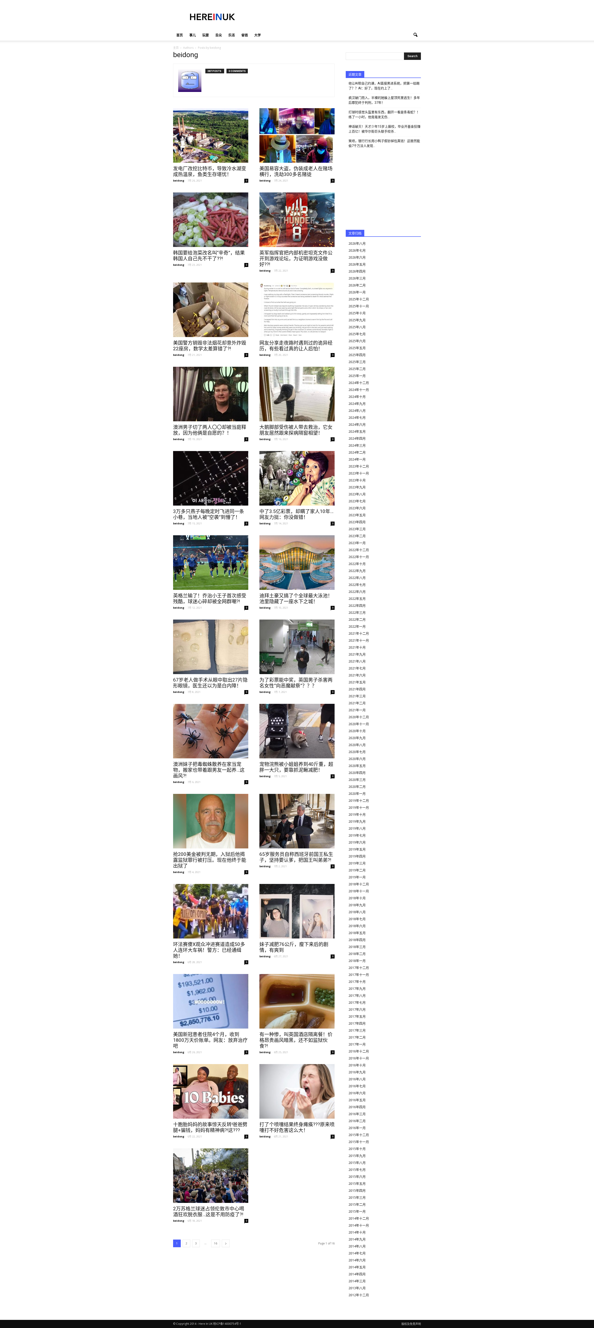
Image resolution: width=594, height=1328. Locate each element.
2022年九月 (357, 570)
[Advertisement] (336, 16)
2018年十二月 (359, 884)
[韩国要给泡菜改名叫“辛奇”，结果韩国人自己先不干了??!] (210, 219)
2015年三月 (357, 1197)
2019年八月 (357, 828)
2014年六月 (357, 1260)
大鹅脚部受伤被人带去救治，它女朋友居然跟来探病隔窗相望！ (296, 430)
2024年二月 (357, 452)
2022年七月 (357, 584)
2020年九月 (357, 738)
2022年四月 (357, 605)
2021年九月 (357, 654)
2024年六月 (357, 424)
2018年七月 (357, 919)
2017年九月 (357, 988)
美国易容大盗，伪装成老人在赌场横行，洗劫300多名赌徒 (296, 171)
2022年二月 (357, 619)
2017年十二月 (359, 967)
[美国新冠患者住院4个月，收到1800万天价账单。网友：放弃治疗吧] (210, 1001)
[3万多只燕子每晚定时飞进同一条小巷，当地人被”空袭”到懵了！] (210, 478)
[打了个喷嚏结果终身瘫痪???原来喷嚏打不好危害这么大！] (297, 1091)
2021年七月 (357, 668)
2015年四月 (357, 1190)
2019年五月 (357, 849)
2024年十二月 (359, 382)
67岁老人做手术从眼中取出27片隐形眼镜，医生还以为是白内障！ (210, 682)
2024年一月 (357, 459)
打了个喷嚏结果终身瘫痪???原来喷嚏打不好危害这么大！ (297, 1127)
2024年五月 (357, 431)
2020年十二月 (359, 717)
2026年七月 (357, 250)
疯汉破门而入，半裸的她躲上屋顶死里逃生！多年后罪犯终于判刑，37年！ (384, 100)
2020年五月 (357, 765)
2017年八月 (357, 995)
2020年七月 (357, 752)
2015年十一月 (359, 1142)
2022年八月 (357, 577)
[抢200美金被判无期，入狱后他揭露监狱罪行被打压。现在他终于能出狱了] (210, 821)
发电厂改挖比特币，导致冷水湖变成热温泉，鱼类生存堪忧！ (209, 171)
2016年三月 (357, 1114)
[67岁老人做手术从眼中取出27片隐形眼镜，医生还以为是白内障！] (210, 647)
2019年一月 (357, 877)
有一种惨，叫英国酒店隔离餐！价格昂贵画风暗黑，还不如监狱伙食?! (296, 1040)
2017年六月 (357, 1009)
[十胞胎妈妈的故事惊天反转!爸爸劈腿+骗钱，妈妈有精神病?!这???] (210, 1091)
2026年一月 (357, 292)
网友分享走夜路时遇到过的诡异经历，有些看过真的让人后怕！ (296, 345)
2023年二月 (357, 536)
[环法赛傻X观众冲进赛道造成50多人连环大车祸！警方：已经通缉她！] (210, 911)
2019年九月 (357, 821)
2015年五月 (357, 1183)
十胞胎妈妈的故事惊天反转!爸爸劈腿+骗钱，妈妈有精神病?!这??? (210, 1127)
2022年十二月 (359, 550)
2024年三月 (357, 445)
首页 (179, 35)
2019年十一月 (359, 807)
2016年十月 (357, 1065)
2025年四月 (357, 355)
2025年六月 (357, 341)
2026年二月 (357, 285)
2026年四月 (357, 271)
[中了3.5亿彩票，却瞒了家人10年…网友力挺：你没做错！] (297, 478)
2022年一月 (357, 626)
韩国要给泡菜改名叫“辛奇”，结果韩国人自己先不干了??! (209, 255)
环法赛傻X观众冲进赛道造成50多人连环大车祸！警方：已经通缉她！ (209, 950)
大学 (257, 35)
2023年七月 (357, 501)
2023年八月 (357, 494)
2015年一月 (357, 1211)
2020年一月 (357, 793)
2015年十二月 (359, 1135)
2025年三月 (357, 362)
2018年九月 (357, 905)
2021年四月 (357, 689)
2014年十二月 (359, 1218)
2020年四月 (357, 772)
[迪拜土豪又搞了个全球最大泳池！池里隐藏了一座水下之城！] (297, 562)
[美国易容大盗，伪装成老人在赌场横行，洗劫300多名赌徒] (297, 135)
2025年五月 (357, 348)
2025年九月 (357, 320)
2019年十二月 (359, 800)
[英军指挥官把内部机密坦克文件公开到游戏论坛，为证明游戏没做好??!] (297, 219)
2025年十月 (357, 313)
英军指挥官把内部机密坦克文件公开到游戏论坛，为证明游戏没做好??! (296, 258)
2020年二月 (357, 786)
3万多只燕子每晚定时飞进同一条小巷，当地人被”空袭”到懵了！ (208, 514)
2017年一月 (357, 1044)
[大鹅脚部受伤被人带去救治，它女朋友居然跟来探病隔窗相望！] (297, 394)
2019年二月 (357, 870)
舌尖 (218, 35)
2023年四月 (357, 522)
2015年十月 (357, 1148)
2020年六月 (357, 759)
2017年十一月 (359, 974)
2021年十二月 (359, 633)
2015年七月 (357, 1169)
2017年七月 (357, 1002)
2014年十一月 (359, 1225)
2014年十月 (357, 1232)
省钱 (244, 35)
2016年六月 (357, 1093)
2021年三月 (357, 696)
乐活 (231, 35)
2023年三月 (357, 529)
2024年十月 (357, 396)
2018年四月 (357, 940)
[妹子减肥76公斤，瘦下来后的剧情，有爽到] (297, 911)
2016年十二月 (359, 1051)
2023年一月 (357, 543)
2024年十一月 (359, 389)
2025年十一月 (359, 306)
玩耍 (205, 35)
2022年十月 (357, 564)
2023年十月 (357, 480)
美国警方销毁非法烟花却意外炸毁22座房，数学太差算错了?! (209, 345)
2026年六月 (357, 257)
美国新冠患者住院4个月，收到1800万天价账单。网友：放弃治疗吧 (210, 1040)
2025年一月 (357, 375)
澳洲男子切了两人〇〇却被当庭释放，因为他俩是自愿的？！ (209, 430)
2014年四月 (357, 1274)
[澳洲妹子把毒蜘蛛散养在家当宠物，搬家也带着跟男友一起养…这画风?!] (210, 731)
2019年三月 (357, 863)
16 (215, 1243)
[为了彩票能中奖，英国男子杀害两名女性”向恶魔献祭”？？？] (297, 647)
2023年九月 (357, 487)
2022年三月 (357, 612)
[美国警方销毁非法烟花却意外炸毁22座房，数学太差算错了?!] (210, 309)
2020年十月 (357, 731)
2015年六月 (357, 1176)
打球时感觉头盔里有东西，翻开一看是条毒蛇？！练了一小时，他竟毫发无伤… (384, 114)
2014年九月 (357, 1239)
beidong (178, 180)
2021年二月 (357, 703)
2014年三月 (357, 1281)
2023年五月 (357, 515)
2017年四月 (357, 1023)
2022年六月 (357, 591)
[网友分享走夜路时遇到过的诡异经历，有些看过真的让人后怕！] (297, 309)
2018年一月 (357, 960)
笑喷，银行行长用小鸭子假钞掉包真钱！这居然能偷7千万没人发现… (384, 143)
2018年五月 (357, 933)
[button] (415, 35)
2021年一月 (357, 710)
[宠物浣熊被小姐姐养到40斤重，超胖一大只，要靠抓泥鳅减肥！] (297, 731)
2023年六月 (357, 508)
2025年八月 (357, 327)
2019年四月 (357, 856)
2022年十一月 (359, 557)
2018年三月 (357, 947)
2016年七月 (357, 1086)
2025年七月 (357, 334)
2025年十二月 (359, 299)
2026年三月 (357, 278)
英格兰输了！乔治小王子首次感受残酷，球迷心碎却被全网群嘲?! (209, 598)
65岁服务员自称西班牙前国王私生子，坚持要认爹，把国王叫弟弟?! (296, 857)
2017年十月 (357, 981)
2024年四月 (357, 438)
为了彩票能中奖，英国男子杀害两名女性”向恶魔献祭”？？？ (296, 682)
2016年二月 (357, 1121)
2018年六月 (357, 926)
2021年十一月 (359, 640)
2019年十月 (357, 814)
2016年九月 (357, 1072)
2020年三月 (357, 779)
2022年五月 (357, 598)
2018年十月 (357, 898)
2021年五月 (357, 682)
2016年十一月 (359, 1058)
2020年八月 (357, 745)
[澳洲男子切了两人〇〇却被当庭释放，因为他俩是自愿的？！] (210, 394)
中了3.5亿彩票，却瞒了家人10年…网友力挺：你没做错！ (296, 514)
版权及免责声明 (411, 1324)
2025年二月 (357, 369)
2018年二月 (357, 953)
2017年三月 (357, 1030)
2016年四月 (357, 1107)
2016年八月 (357, 1079)
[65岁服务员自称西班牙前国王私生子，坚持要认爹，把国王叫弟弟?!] (297, 821)
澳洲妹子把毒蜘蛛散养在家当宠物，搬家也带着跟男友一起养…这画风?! (209, 770)
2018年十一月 (359, 891)
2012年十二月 (359, 1295)
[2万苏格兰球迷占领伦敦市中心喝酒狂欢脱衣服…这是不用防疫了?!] (210, 1175)
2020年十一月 (359, 724)
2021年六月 (357, 675)
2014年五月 (357, 1267)
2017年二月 (357, 1037)
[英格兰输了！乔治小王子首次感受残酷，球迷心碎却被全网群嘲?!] (210, 562)
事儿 (192, 35)
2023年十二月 (359, 466)
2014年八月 (357, 1246)
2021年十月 (357, 647)
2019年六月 (357, 842)
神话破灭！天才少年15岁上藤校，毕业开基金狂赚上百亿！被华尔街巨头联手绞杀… (384, 129)
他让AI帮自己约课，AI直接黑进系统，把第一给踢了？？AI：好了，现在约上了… (384, 85)
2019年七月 (357, 835)
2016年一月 (357, 1128)
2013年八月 (357, 1288)
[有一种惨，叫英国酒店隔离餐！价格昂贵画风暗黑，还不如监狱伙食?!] (297, 1001)
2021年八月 (357, 661)
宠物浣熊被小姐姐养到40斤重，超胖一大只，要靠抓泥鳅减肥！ (296, 767)
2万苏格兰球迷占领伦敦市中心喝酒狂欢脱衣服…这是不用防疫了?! (208, 1211)
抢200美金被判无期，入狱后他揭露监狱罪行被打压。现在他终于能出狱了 (209, 860)
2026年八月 (357, 243)
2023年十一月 (359, 473)
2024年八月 (357, 410)
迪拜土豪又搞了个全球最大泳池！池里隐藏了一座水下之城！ (296, 598)
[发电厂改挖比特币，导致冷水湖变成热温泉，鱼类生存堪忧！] (210, 135)
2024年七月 (357, 417)
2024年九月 (357, 403)
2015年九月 (357, 1155)
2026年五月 (357, 264)
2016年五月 (357, 1100)
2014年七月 (357, 1253)
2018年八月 (357, 912)
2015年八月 (357, 1162)
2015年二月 (357, 1204)
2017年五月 (357, 1016)
